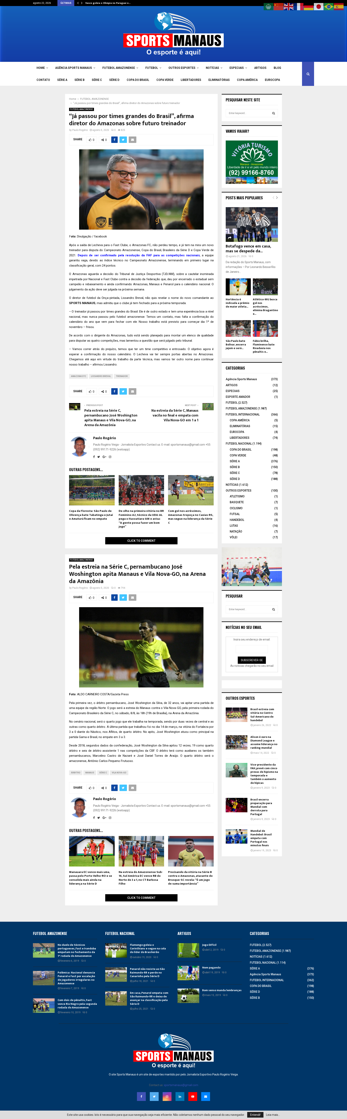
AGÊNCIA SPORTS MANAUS (73, 67)
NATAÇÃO (236, 531)
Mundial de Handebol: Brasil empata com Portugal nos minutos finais (261, 838)
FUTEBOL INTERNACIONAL (243, 414)
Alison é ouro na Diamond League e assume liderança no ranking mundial (263, 742)
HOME (41, 67)
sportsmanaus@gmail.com (181, 1085)
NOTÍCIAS (212, 67)
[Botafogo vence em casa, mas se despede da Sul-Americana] (252, 224)
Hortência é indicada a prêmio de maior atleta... (237, 303)
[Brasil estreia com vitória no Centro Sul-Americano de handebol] (236, 715)
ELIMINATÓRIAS (219, 79)
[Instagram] (167, 1096)
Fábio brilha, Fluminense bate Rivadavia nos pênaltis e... (264, 346)
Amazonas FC (78, 376)
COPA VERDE (165, 79)
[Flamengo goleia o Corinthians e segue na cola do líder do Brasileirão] (116, 950)
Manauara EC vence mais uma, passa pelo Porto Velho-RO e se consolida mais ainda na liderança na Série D (90, 878)
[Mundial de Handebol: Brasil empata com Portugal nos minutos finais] (236, 836)
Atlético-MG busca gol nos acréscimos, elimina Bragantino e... (265, 306)
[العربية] (269, 6)
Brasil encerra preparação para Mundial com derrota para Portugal (261, 807)
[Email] (205, 1096)
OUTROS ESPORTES (181, 67)
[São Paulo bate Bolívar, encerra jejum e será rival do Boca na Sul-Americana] (238, 328)
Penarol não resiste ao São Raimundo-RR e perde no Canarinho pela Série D (147, 972)
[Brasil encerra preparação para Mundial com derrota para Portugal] (236, 805)
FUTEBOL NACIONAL (239, 443)
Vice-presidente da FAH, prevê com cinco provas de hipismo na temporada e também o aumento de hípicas (264, 773)
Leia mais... (273, 1114)
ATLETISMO (237, 496)
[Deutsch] (309, 6)
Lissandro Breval (101, 376)
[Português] (329, 6)
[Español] (339, 6)
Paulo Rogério (80, 130)
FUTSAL (235, 514)
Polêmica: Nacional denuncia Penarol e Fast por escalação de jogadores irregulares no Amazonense (76, 978)
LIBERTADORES (191, 79)
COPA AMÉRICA (247, 79)
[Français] (299, 6)
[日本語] (319, 6)
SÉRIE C (97, 79)
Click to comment (141, 540)
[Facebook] (141, 1096)
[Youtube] (192, 1096)
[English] (289, 6)
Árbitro (75, 773)
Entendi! (255, 1114)
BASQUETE (237, 502)
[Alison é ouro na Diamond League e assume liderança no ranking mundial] (236, 742)
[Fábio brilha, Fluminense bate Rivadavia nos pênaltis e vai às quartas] (265, 328)
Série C (103, 773)
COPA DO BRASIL (138, 79)
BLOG (277, 67)
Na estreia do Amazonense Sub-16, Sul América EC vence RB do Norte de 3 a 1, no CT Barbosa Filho (141, 878)
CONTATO (43, 79)
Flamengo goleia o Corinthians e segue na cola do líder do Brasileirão (148, 948)
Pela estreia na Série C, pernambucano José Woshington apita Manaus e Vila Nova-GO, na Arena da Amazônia (110, 418)
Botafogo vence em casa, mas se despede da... (248, 249)
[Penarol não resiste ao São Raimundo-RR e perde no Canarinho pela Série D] (116, 974)
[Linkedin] (180, 1096)
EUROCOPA (272, 79)
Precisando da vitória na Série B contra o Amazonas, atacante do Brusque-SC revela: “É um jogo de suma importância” (190, 878)
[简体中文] (279, 6)
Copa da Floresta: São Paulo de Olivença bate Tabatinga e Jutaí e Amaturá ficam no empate (91, 514)
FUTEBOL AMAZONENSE (118, 67)
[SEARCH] (273, 113)
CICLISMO (236, 508)
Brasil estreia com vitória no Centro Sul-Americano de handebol (262, 715)
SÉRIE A (62, 79)
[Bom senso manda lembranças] (188, 996)
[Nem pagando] (188, 973)
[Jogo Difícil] (188, 950)
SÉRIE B (80, 79)
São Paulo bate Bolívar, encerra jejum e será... (236, 344)
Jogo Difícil (209, 945)
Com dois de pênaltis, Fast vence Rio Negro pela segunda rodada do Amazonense (77, 1004)
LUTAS (234, 525)
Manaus (89, 773)
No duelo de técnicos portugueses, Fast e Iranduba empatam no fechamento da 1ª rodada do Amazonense (77, 950)
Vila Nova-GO (119, 773)
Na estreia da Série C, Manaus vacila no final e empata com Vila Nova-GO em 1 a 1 (174, 415)
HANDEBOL (237, 519)
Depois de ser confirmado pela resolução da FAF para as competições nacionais (139, 255)
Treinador (122, 376)
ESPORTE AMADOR (238, 396)
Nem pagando (211, 967)
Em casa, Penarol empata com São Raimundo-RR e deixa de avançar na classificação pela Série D (149, 998)
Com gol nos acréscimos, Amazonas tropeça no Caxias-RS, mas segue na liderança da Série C (190, 516)
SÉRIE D (114, 79)
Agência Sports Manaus (241, 379)
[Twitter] (154, 1096)
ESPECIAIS (237, 67)
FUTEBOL (151, 67)
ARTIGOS (260, 67)
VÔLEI (233, 537)
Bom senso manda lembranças (222, 990)
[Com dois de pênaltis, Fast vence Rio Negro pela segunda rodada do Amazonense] (44, 1005)
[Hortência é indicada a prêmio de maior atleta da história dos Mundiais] (238, 286)
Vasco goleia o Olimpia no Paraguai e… (108, 3)
